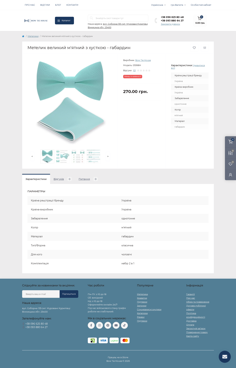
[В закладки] (194, 48)
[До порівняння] (205, 47)
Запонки (141, 305)
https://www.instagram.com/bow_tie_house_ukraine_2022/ (99, 325)
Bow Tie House (143, 60)
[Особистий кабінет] (230, 174)
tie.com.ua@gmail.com (100, 333)
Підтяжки (142, 302)
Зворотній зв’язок (195, 328)
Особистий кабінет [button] (201, 5)
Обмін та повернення (197, 302)
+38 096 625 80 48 (172, 17)
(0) (134, 70)
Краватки (142, 298)
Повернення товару (197, 332)
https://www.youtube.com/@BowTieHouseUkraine (116, 325)
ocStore (124, 357)
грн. (177, 5)
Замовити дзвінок (170, 24)
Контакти (72, 5)
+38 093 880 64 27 (172, 20)
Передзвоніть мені (32, 331)
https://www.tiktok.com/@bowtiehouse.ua (124, 325)
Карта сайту (192, 336)
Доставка (191, 321)
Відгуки (45, 5)
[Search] (91, 18)
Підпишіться (69, 294)
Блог (58, 5)
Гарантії (190, 294)
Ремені (140, 317)
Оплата (190, 324)
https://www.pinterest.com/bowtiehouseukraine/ (107, 325)
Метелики (33, 36)
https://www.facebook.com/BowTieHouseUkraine (91, 325)
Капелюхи (142, 313)
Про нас (30, 5)
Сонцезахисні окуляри (149, 309)
